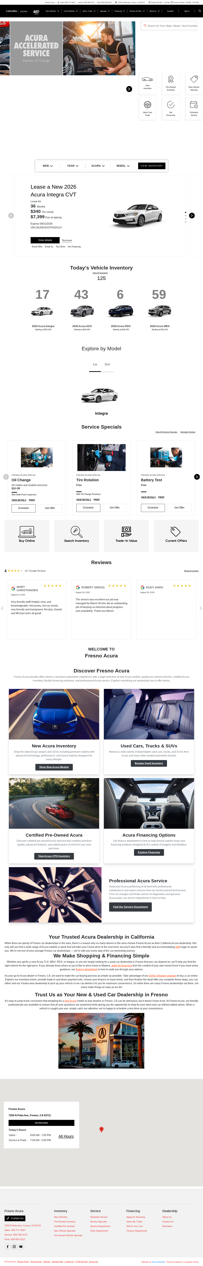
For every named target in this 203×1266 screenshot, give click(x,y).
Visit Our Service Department (130, 907)
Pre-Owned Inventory (64, 1221)
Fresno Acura (10, 1262)
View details (45, 240)
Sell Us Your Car (134, 1226)
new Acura (70, 1001)
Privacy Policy (23, 1262)
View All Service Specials (166, 432)
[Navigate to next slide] (133, 89)
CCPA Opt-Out (81, 1262)
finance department (86, 969)
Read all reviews (191, 571)
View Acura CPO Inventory (54, 856)
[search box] (169, 25)
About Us (167, 1217)
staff (177, 947)
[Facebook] (7, 1247)
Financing (133, 1211)
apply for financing (121, 965)
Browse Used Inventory (149, 763)
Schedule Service (187, 432)
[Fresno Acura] (18, 10)
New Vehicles (60, 1217)
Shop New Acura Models (54, 767)
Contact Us (16, 1218)
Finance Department (136, 1230)
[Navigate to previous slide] (2, 89)
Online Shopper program (162, 975)
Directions (167, 1226)
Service (95, 1211)
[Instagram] (14, 1247)
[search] (200, 11)
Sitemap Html (57, 1262)
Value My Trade (134, 1221)
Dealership (169, 1211)
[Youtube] (21, 1247)
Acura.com (93, 1262)
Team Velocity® (158, 1262)
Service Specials (98, 1221)
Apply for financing (135, 1217)
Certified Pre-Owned (64, 1226)
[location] (116, 2)
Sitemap (46, 1262)
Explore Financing (149, 852)
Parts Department (99, 1230)
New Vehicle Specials (64, 1230)
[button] (101, 1130)
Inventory (60, 1211)
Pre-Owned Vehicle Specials (68, 1235)
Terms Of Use (36, 1262)
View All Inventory (100, 273)
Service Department (100, 1226)
